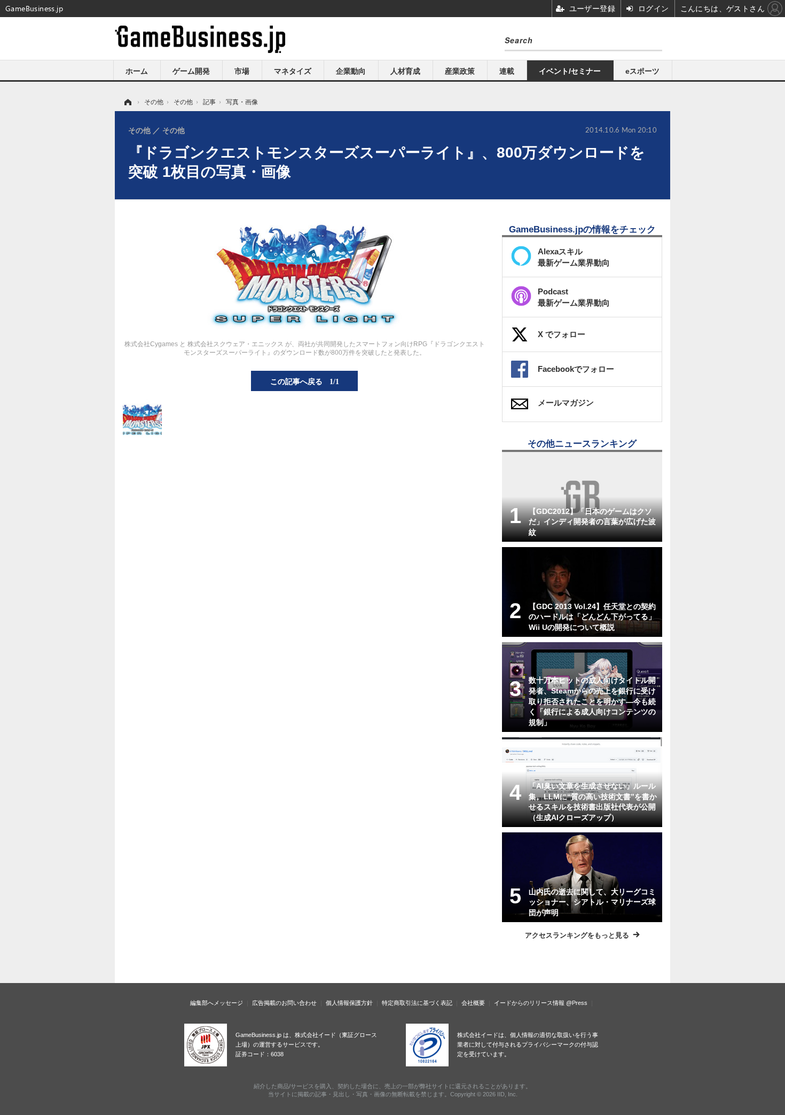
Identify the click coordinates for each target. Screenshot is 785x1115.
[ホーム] (127, 102)
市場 (241, 71)
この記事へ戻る (304, 381)
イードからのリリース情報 (529, 1003)
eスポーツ (642, 71)
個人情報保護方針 (349, 1003)
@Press (576, 1003)
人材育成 (405, 71)
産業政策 (460, 71)
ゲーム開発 (191, 71)
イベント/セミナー (570, 71)
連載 (506, 71)
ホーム (136, 71)
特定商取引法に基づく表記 (417, 1003)
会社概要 (473, 1003)
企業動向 (351, 71)
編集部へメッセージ (216, 1003)
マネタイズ (292, 71)
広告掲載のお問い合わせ (284, 1003)
